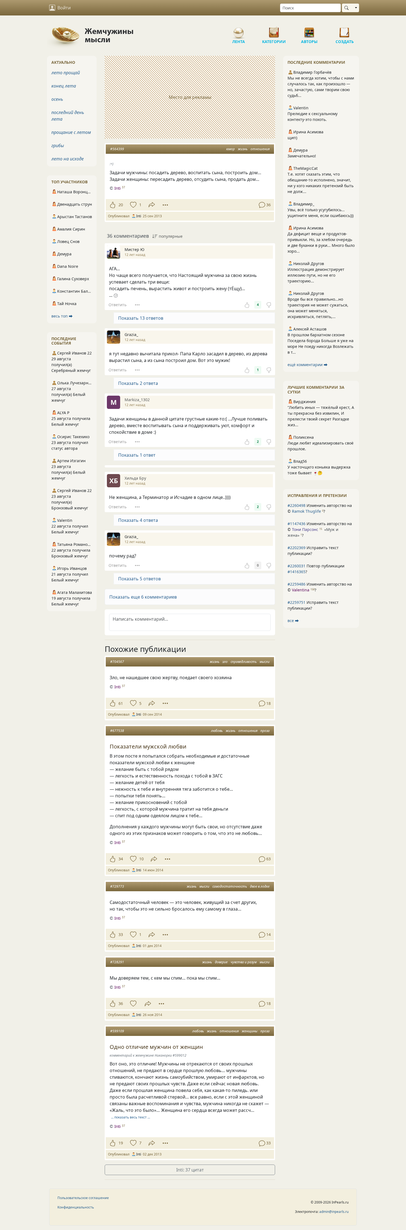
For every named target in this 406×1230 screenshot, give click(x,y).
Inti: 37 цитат (190, 1170)
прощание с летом (71, 132)
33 (120, 934)
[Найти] (347, 8)
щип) (292, 137)
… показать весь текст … (130, 1117)
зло (225, 661)
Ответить (117, 304)
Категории (274, 30)
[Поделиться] (152, 204)
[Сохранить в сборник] (132, 205)
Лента (238, 30)
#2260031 (296, 565)
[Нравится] (112, 205)
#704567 (117, 661)
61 (120, 703)
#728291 (117, 962)
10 (141, 858)
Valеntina (300, 589)
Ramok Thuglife (306, 511)
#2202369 (296, 547)
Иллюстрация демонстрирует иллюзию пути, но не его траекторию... (316, 275)
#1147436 (296, 523)
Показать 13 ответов (140, 318)
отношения (260, 149)
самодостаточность (229, 886)
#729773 (117, 886)
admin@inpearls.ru (334, 1211)
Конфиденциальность (75, 1207)
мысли (265, 661)
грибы (57, 145)
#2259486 (296, 584)
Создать (344, 30)
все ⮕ (293, 620)
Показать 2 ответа (138, 383)
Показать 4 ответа (138, 520)
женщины (249, 1031)
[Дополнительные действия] (165, 205)
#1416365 (296, 571)
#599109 (117, 1031)
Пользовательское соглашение (83, 1197)
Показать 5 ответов (139, 579)
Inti (117, 188)
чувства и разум (244, 962)
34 (120, 858)
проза (265, 730)
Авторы (309, 30)
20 (120, 204)
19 (120, 1143)
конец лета (63, 86)
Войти (64, 8)
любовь (217, 730)
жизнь (242, 149)
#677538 (117, 730)
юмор (230, 149)
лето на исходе (67, 159)
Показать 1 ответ (136, 455)
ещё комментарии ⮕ (308, 364)
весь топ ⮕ (62, 316)
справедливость (244, 661)
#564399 (117, 149)
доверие (221, 962)
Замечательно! (302, 155)
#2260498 (296, 505)
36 (120, 1003)
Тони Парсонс (305, 529)
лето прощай (65, 73)
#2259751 (296, 602)
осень (57, 99)
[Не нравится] (268, 305)
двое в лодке (260, 886)
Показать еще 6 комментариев (143, 597)
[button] (190, 597)
